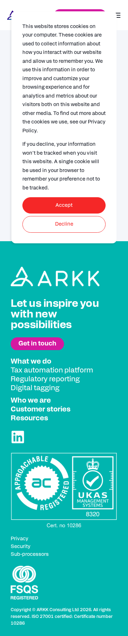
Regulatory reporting (45, 379)
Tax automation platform (52, 370)
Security (21, 546)
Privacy (19, 538)
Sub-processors (30, 554)
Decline (64, 224)
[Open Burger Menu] (117, 15)
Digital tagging (35, 388)
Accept (64, 205)
